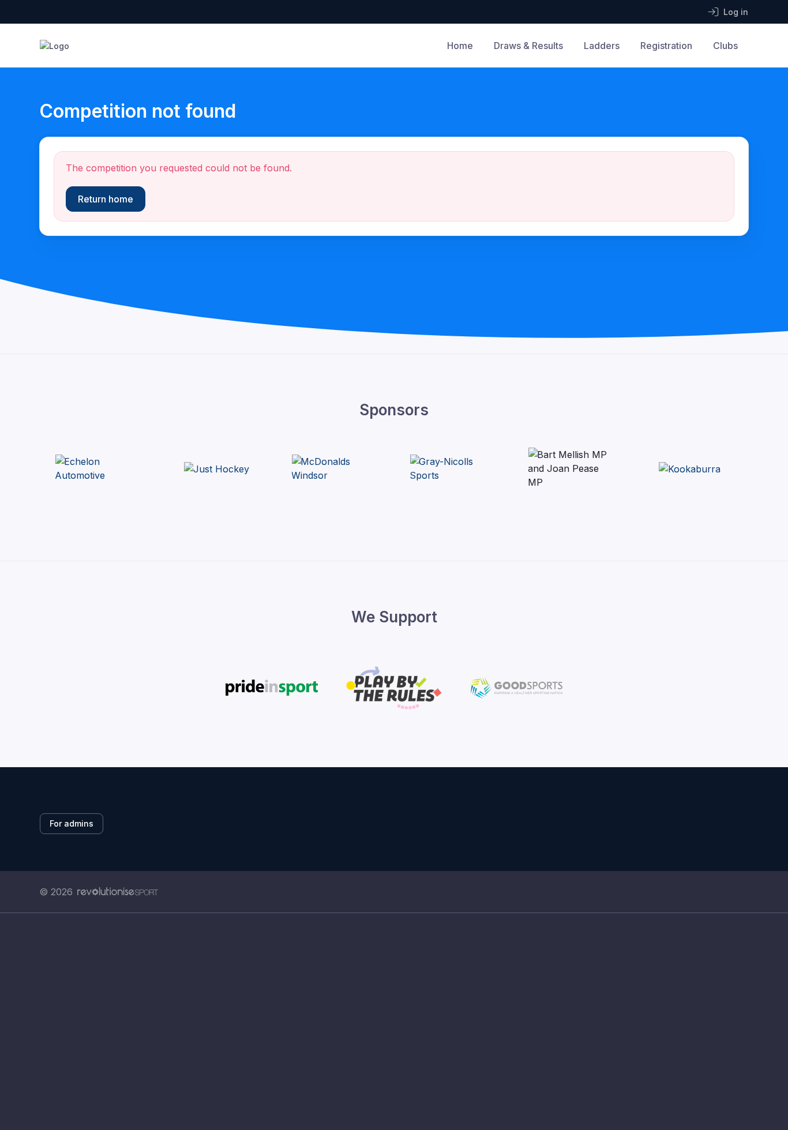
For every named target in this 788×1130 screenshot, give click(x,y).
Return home (105, 199)
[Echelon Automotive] (98, 468)
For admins (71, 823)
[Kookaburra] (690, 468)
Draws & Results (528, 45)
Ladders (602, 45)
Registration (666, 45)
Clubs (725, 45)
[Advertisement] (385, 1021)
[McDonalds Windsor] (334, 468)
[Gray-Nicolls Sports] (453, 468)
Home (460, 45)
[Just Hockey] (216, 468)
